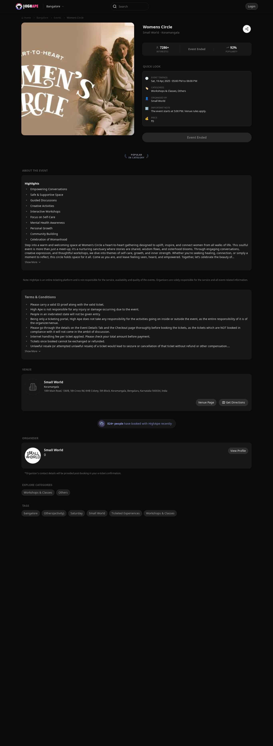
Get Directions (235, 402)
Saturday (77, 513)
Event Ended (197, 137)
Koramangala (170, 32)
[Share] (247, 29)
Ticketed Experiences (126, 513)
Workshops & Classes (163, 91)
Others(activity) (54, 513)
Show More (31, 262)
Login (251, 6)
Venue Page (206, 402)
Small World (97, 513)
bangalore (31, 513)
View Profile (238, 451)
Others (182, 91)
